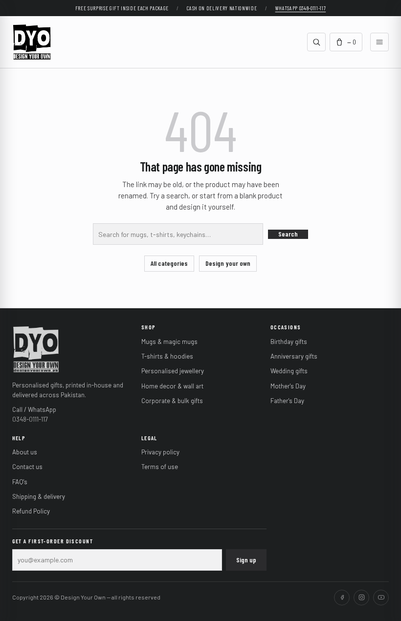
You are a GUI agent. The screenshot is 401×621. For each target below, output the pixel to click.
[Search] (316, 42)
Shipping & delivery (38, 496)
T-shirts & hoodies (167, 356)
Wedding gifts (289, 371)
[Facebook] (342, 597)
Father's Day (287, 401)
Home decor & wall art (172, 386)
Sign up (246, 560)
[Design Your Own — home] (36, 348)
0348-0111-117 (30, 419)
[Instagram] (361, 597)
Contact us (27, 467)
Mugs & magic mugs (169, 341)
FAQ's (19, 482)
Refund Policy (31, 511)
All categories (169, 263)
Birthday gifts (288, 341)
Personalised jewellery (172, 371)
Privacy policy (160, 452)
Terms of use (159, 467)
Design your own (227, 263)
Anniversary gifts (293, 356)
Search (288, 234)
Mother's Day (288, 386)
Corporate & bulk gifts (172, 401)
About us (24, 452)
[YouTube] (381, 597)
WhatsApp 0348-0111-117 (300, 8)
